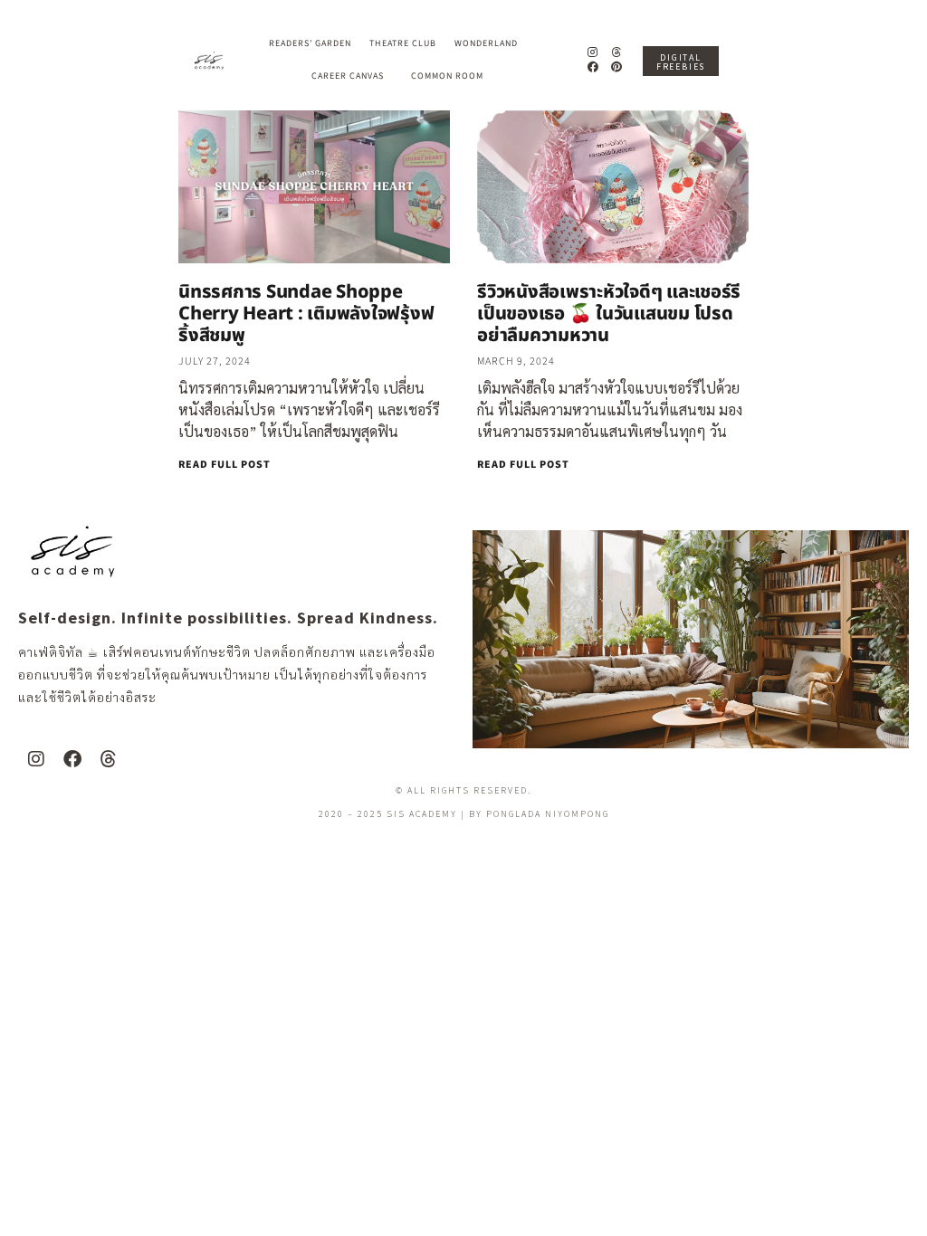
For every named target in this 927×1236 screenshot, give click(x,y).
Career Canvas (347, 76)
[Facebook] (592, 67)
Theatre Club (402, 43)
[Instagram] (592, 52)
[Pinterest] (617, 67)
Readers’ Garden (310, 43)
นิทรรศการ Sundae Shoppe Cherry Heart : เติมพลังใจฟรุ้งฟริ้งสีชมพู (306, 314)
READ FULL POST (224, 464)
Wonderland (486, 43)
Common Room (447, 76)
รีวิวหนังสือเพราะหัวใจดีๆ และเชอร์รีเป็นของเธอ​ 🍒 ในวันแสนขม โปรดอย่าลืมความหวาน (609, 314)
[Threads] (617, 52)
